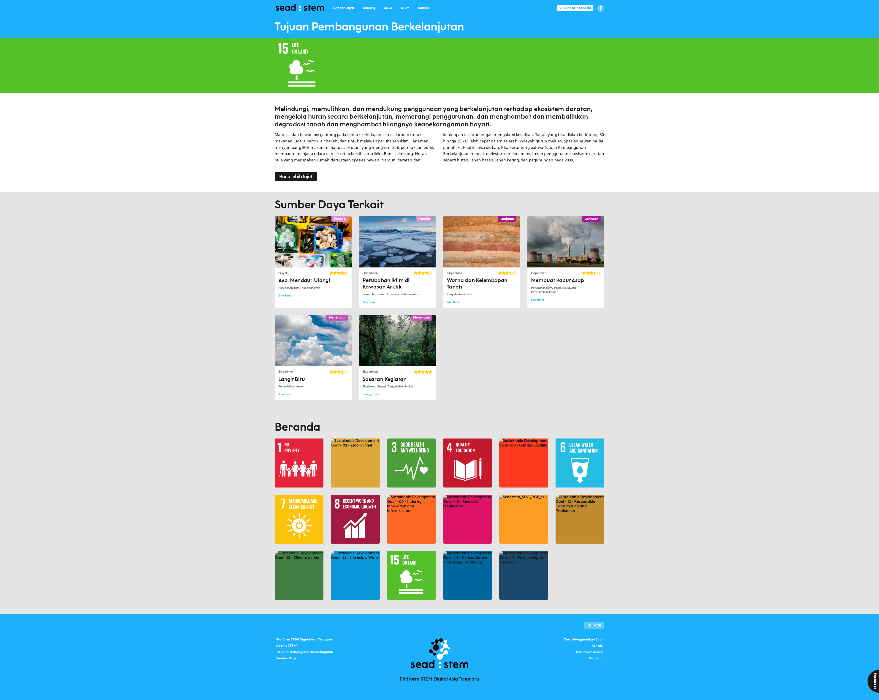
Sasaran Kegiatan (385, 379)
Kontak (597, 645)
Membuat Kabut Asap (557, 280)
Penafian (596, 658)
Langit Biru (291, 379)
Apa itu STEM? (287, 645)
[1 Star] (331, 273)
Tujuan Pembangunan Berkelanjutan (304, 652)
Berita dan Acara (589, 652)
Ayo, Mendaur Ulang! (304, 280)
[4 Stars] (342, 273)
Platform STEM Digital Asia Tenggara (304, 639)
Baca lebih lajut (296, 176)
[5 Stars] (346, 273)
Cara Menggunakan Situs (583, 639)
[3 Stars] (339, 273)
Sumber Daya (286, 658)
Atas (598, 625)
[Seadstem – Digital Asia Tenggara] (300, 8)
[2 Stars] (335, 273)
